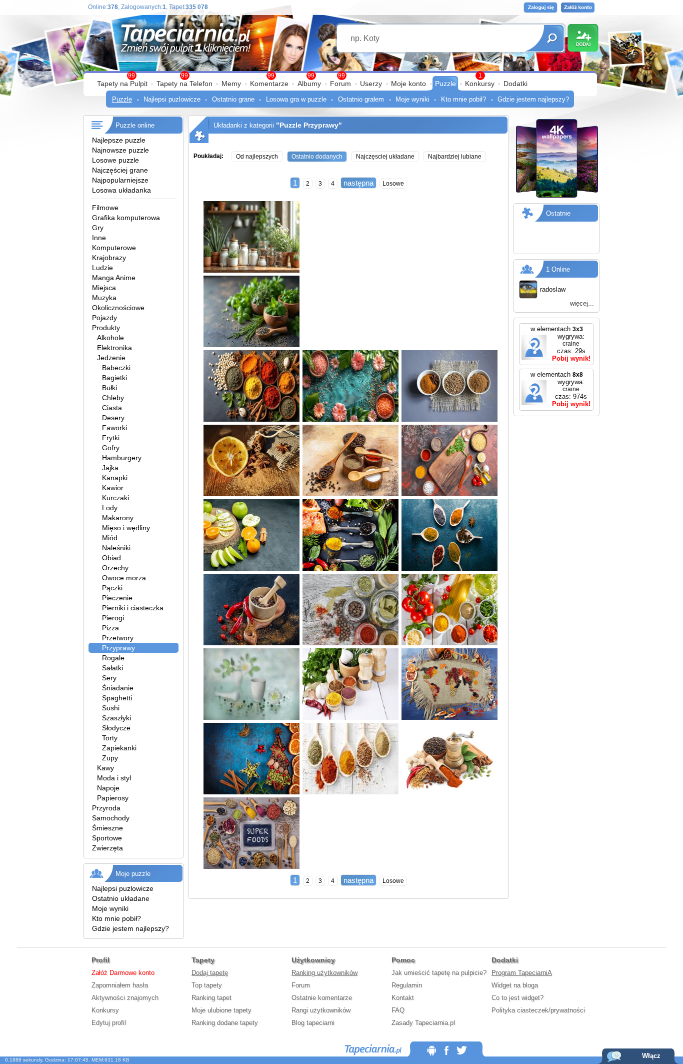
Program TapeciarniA (522, 972)
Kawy (105, 768)
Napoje (108, 788)
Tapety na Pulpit (122, 84)
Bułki (109, 388)
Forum (340, 84)
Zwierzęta (107, 848)
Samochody (111, 818)
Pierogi (113, 618)
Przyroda (106, 808)
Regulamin (407, 985)
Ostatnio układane (121, 898)
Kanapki (115, 478)
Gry (98, 228)
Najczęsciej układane (385, 156)
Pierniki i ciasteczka (133, 608)
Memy (231, 84)
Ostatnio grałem (361, 99)
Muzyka (104, 298)
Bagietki (114, 378)
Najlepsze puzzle (119, 140)
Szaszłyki (116, 718)
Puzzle (445, 84)
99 (341, 75)
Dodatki (516, 84)
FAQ (398, 1010)
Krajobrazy (109, 258)
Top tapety (207, 985)
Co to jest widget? (518, 997)
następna (359, 183)
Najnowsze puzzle (120, 150)
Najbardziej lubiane (455, 156)
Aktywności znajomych (125, 997)
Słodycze (116, 728)
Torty (110, 738)
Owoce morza (124, 578)
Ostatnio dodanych (317, 156)
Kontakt (403, 997)
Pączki (112, 588)
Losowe (393, 183)
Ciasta (112, 408)
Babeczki (116, 368)
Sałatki (112, 668)
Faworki (114, 428)
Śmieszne (107, 828)
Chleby (113, 398)
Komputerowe (114, 248)
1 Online (558, 269)
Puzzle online (135, 125)
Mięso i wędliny (126, 528)
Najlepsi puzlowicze (172, 99)
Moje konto (408, 84)
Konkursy (479, 84)
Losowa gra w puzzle (296, 99)
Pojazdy (104, 318)
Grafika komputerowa (126, 218)
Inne (99, 238)
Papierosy (112, 798)
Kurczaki (115, 498)
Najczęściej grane (120, 170)
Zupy (110, 758)
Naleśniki (116, 548)
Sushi (111, 708)
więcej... (582, 303)
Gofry (111, 448)
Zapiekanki (119, 748)
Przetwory (118, 638)
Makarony (118, 518)
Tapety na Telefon (184, 84)
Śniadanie (118, 688)
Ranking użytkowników (325, 972)
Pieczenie (117, 598)
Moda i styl (114, 778)
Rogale (113, 658)
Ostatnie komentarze (322, 997)
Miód (110, 538)
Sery (109, 678)
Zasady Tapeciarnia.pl (423, 1022)
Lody (110, 508)
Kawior (113, 488)
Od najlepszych (257, 156)
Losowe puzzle (115, 160)
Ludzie (102, 268)
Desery (113, 418)
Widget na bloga (515, 985)
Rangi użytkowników (321, 1010)
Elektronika (114, 348)
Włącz (651, 1055)
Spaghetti (117, 698)
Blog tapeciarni (313, 1022)
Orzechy (115, 568)
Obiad (111, 558)
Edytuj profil (109, 1022)
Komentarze (269, 84)
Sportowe (107, 838)
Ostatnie (558, 213)
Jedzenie (111, 358)
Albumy (309, 84)
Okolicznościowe (118, 308)
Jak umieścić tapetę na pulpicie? (439, 972)
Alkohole (110, 338)
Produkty (106, 328)
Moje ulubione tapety (222, 1010)
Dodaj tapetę (210, 972)
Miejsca (104, 288)
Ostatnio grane (233, 99)
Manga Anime (114, 278)
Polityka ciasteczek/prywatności (538, 1010)
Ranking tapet (212, 997)
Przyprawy (118, 648)
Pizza (110, 628)
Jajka (110, 468)
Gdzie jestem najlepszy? (533, 99)
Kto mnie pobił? (463, 99)
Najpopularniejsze (120, 180)
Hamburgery (122, 458)
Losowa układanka (121, 190)
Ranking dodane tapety (225, 1022)
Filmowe (105, 208)
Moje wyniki (413, 99)
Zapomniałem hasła (120, 985)
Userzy (371, 84)
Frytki (111, 438)
